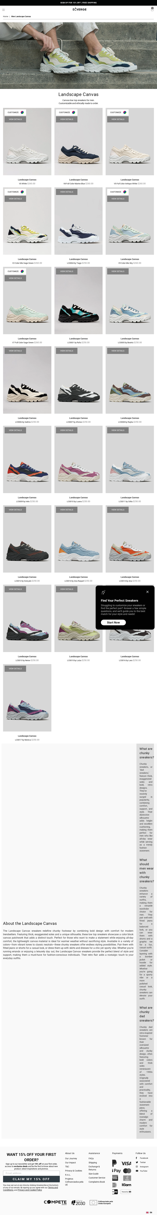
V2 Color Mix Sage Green (23, 263)
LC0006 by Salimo (23, 422)
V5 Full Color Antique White (126, 183)
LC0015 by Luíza (74, 660)
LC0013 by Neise (23, 660)
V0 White (23, 183)
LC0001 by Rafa (74, 342)
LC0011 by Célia (126, 501)
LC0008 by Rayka (126, 422)
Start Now (113, 622)
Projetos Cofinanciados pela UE (74, 1182)
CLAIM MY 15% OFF (31, 1179)
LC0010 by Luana (74, 501)
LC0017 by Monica (23, 740)
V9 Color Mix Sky (125, 263)
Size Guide (93, 1174)
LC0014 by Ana (125, 581)
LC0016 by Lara (126, 660)
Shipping (93, 1162)
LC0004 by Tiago (74, 263)
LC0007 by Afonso (74, 422)
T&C (67, 1166)
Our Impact (70, 1162)
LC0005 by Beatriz (126, 342)
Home (5, 16)
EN (151, 1212)
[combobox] (149, 1212)
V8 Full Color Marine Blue (74, 183)
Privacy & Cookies (73, 1170)
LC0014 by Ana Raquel (74, 581)
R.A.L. (68, 1175)
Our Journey (71, 1158)
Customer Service (97, 1177)
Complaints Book (97, 1182)
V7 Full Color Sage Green (23, 342)
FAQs (91, 1158)
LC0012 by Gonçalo (23, 581)
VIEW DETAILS (15, 119)
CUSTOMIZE (13, 112)
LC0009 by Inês (23, 501)
